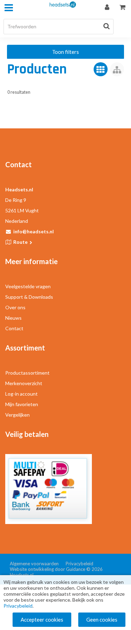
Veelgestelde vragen (28, 286)
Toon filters (65, 52)
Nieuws (13, 318)
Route (21, 242)
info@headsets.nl (33, 231)
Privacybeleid (79, 563)
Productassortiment (27, 373)
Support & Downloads (29, 297)
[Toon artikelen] (101, 69)
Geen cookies (101, 619)
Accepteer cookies (42, 619)
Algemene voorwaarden (34, 563)
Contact (14, 328)
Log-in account (21, 394)
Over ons (15, 307)
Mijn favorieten (21, 404)
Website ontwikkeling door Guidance (47, 569)
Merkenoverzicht (23, 383)
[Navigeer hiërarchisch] (117, 69)
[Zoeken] (107, 26)
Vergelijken (17, 415)
